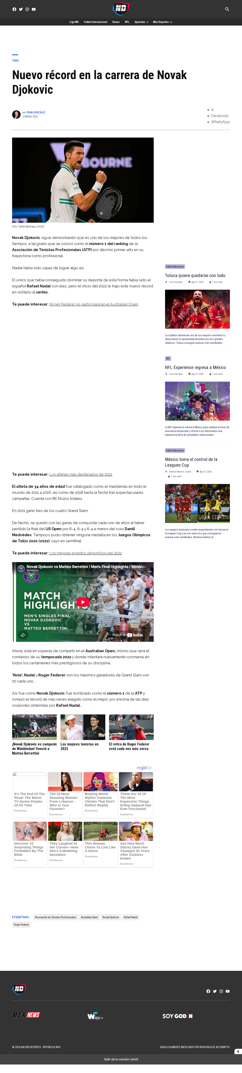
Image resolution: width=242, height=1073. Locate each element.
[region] (121, 37)
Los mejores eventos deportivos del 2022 (85, 553)
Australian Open (89, 917)
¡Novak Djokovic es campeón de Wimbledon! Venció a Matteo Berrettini (34, 749)
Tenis (15, 60)
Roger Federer (21, 924)
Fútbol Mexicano (175, 266)
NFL (127, 21)
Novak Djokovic (111, 917)
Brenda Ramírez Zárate (180, 471)
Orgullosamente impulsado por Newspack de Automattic (195, 1047)
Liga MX (74, 21)
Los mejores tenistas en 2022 (79, 746)
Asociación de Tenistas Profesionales (55, 917)
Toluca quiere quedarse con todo (195, 275)
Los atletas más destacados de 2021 (80, 474)
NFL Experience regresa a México (195, 367)
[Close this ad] (238, 1051)
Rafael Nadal (130, 917)
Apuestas (140, 21)
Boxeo (116, 21)
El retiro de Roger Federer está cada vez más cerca (129, 746)
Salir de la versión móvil (121, 1059)
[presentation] (147, 22)
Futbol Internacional (95, 21)
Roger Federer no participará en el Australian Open (93, 304)
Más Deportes (161, 21)
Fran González (36, 112)
